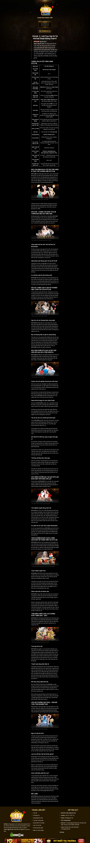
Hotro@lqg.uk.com (68, 818)
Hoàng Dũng (67, 820)
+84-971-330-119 (69, 815)
